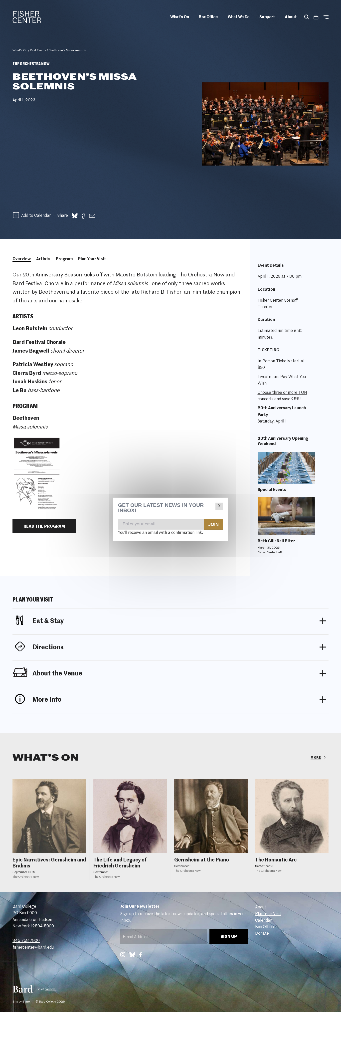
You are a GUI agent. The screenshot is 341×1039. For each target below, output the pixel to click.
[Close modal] (219, 506)
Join (213, 524)
